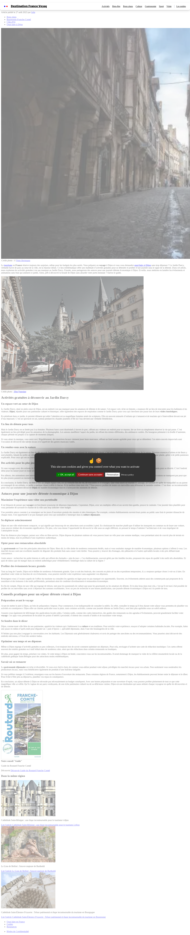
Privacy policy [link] (127, 475)
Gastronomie (150, 6)
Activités (105, 6)
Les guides (181, 6)
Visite (169, 6)
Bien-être (116, 6)
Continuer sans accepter (90, 474)
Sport (161, 6)
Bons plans (128, 6)
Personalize (113, 474)
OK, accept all (67, 474)
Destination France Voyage (30, 6)
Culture (139, 6)
